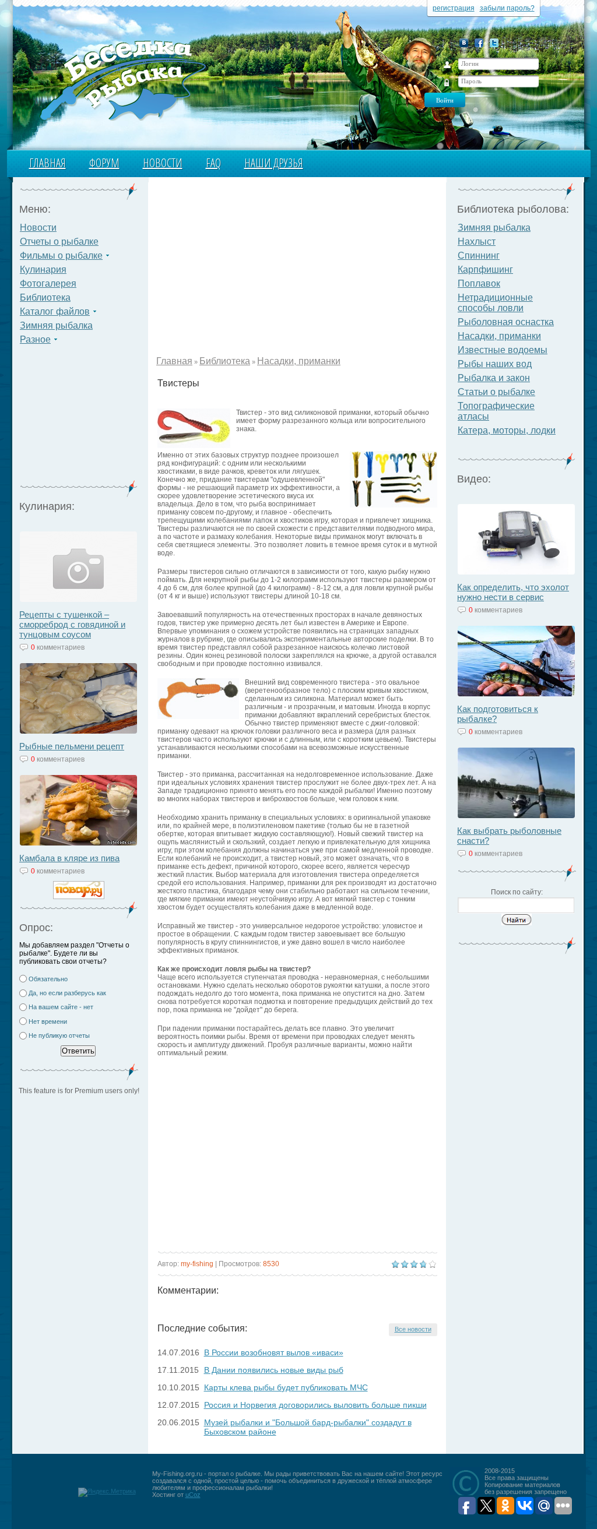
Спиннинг (479, 255)
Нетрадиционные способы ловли (495, 303)
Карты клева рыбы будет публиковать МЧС (286, 1387)
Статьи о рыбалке (496, 392)
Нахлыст (477, 241)
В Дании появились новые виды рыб (273, 1370)
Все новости (413, 1329)
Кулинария (43, 269)
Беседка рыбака (122, 79)
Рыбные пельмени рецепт (71, 746)
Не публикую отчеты (59, 1035)
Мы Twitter (494, 42)
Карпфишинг (485, 269)
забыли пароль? (507, 8)
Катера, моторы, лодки (507, 430)
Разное (35, 339)
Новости (162, 163)
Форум (104, 163)
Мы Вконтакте (463, 42)
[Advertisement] (78, 419)
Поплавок (479, 283)
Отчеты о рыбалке (59, 241)
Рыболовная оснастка (506, 322)
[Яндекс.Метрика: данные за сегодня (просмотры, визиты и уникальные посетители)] (107, 1492)
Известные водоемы (502, 350)
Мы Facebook (479, 42)
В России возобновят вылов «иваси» (273, 1352)
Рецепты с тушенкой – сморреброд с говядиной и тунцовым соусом (72, 624)
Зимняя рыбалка (56, 325)
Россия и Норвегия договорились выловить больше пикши (315, 1405)
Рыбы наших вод (495, 364)
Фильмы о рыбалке (61, 255)
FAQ (213, 163)
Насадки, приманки (298, 361)
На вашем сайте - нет (61, 1006)
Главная (47, 163)
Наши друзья (273, 163)
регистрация (454, 8)
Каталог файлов (55, 311)
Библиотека (45, 297)
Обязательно (48, 978)
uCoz (193, 1494)
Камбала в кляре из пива (69, 858)
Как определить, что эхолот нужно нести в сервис (513, 592)
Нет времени (48, 1021)
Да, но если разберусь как (67, 992)
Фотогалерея (48, 283)
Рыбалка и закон (494, 378)
